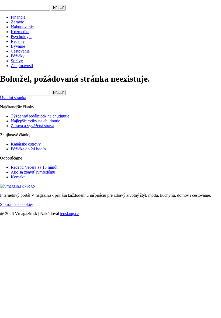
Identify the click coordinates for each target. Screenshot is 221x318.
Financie (18, 17)
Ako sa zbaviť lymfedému (33, 172)
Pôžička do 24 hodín (28, 149)
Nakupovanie (22, 27)
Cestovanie (20, 51)
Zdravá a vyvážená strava (32, 125)
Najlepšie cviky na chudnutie (35, 121)
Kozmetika (20, 31)
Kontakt (18, 177)
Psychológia (21, 36)
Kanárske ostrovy (26, 144)
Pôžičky (18, 56)
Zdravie (17, 22)
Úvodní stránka (13, 97)
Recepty (18, 41)
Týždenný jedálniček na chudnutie (40, 116)
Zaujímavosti (22, 65)
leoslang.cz (69, 213)
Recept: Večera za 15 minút (34, 167)
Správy (17, 60)
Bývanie (18, 46)
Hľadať (58, 8)
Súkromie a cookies (16, 204)
